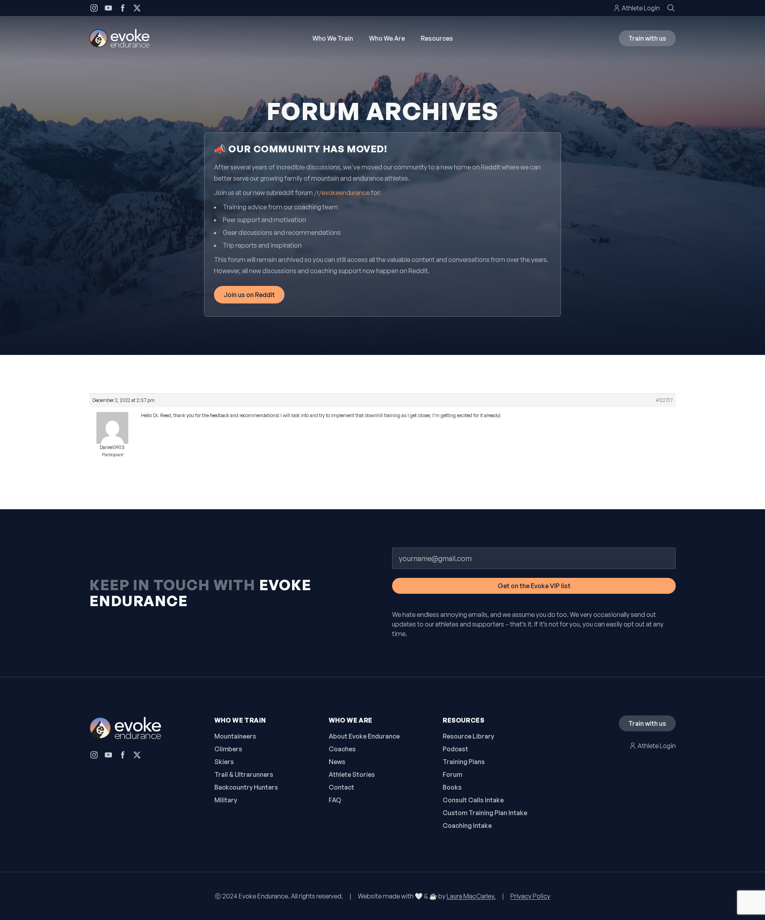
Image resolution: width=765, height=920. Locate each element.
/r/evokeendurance (342, 193)
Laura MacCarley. (471, 896)
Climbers (228, 749)
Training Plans (464, 762)
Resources (437, 38)
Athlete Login (641, 8)
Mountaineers (235, 736)
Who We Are (387, 38)
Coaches (342, 749)
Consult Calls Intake (473, 800)
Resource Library (468, 736)
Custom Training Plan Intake (485, 813)
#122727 (664, 400)
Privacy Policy (530, 896)
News (337, 762)
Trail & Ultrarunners (243, 774)
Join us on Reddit (249, 295)
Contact (341, 787)
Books (452, 787)
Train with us (647, 38)
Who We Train (332, 38)
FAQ (335, 800)
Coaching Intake (467, 825)
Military (225, 800)
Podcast (455, 749)
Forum (452, 774)
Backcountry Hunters (246, 787)
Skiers (224, 762)
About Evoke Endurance (364, 736)
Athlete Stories (352, 774)
